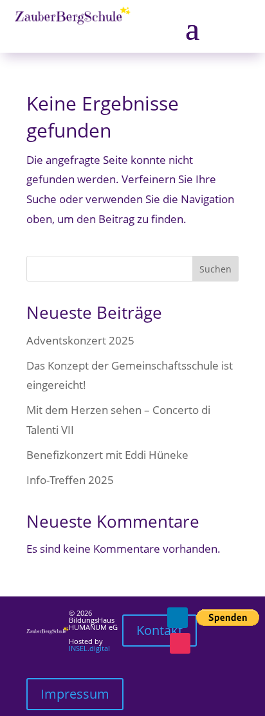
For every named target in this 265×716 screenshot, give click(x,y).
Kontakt (159, 630)
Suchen (215, 269)
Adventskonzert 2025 (80, 340)
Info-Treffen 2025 (70, 479)
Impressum (75, 694)
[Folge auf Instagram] (180, 643)
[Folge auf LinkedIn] (177, 617)
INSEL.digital (89, 648)
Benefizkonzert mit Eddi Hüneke (107, 454)
